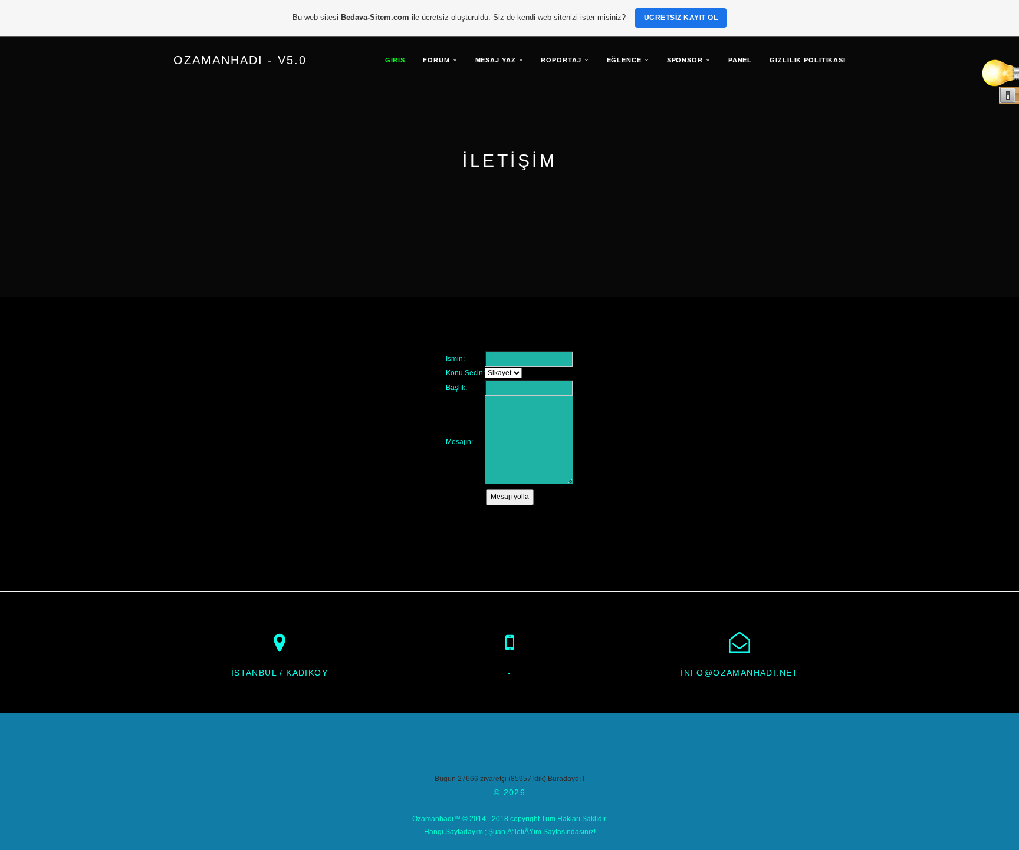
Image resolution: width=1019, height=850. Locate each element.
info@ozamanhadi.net (739, 672)
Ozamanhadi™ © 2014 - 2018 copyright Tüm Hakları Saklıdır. (509, 819)
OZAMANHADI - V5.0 (240, 60)
